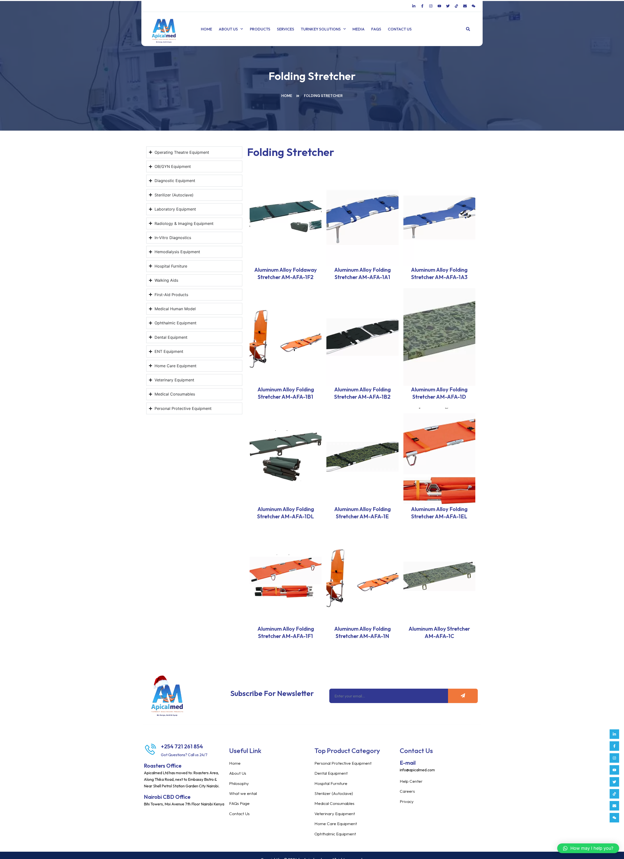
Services (285, 29)
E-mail (408, 762)
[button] (468, 29)
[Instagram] (614, 758)
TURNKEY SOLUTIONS (321, 29)
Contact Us (400, 29)
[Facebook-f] (614, 746)
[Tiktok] (614, 794)
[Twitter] (614, 782)
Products (260, 29)
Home (206, 29)
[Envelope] (614, 806)
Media (358, 29)
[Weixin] (614, 817)
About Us (228, 29)
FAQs (376, 29)
